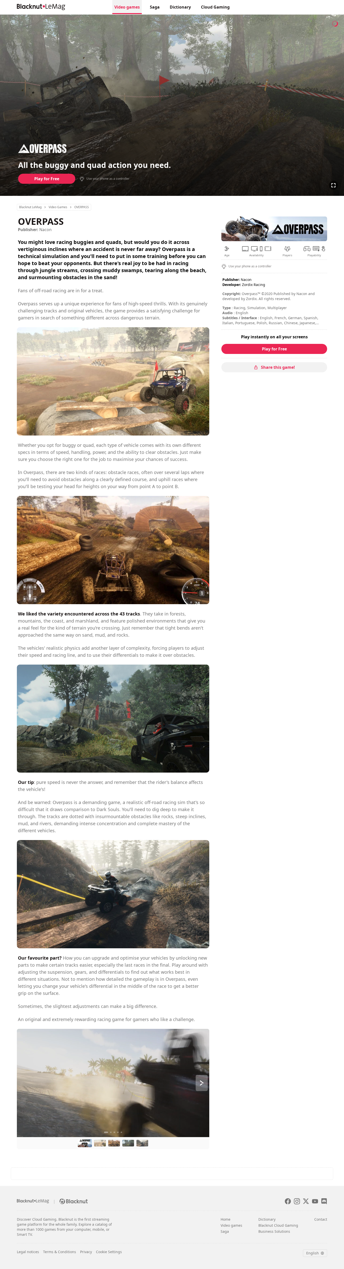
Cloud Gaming (215, 7)
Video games (127, 7)
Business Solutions (274, 1231)
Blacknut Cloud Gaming (278, 1225)
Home (225, 1219)
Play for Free (46, 179)
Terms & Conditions (59, 1251)
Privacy (86, 1251)
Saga (155, 7)
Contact (320, 1219)
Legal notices (28, 1251)
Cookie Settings (109, 1251)
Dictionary (180, 7)
